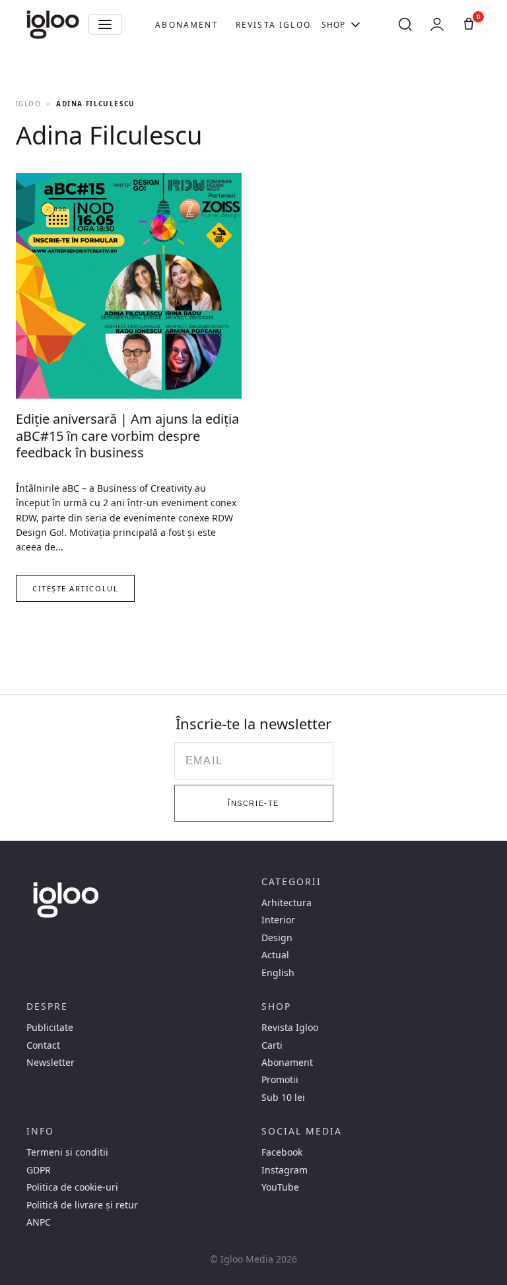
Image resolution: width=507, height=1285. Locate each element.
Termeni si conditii (67, 1152)
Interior (278, 920)
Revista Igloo (273, 24)
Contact (43, 1045)
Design (276, 938)
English (277, 973)
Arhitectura (286, 903)
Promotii (279, 1080)
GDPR (38, 1170)
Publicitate (49, 1028)
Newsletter (50, 1063)
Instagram (284, 1170)
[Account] (437, 24)
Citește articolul (75, 588)
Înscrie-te (253, 803)
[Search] (405, 24)
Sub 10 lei (283, 1098)
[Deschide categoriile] (104, 24)
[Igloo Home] (52, 24)
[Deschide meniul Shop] (355, 24)
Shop (333, 24)
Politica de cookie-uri (72, 1187)
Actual (275, 955)
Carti (272, 1045)
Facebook (281, 1152)
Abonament (186, 24)
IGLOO (28, 103)
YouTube (280, 1187)
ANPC (38, 1222)
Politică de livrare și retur (82, 1205)
